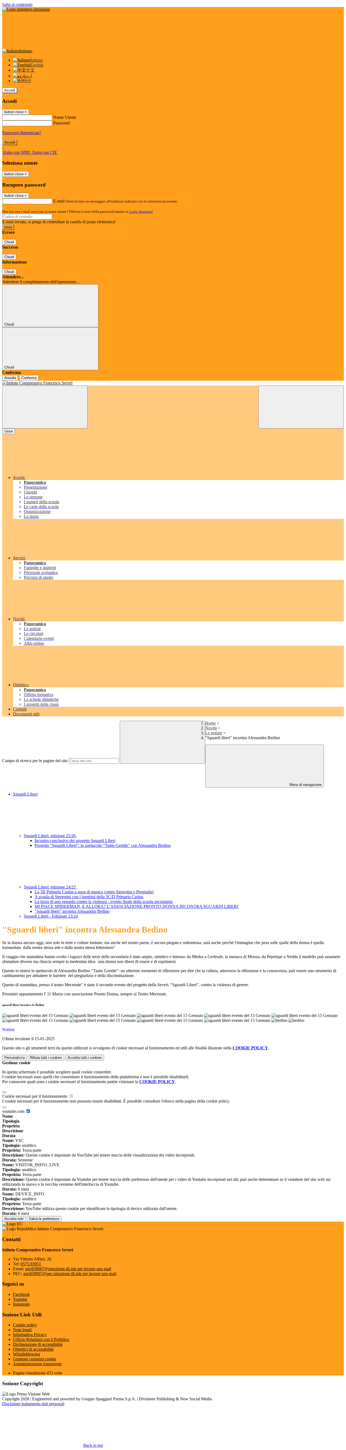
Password (61, 123)
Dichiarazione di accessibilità (37, 1344)
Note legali (22, 1329)
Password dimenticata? (21, 132)
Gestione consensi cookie (34, 1359)
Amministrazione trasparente (37, 1363)
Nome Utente (64, 117)
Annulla (10, 378)
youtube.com (13, 1111)
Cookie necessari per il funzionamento (35, 1096)
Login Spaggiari (141, 211)
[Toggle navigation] (45, 407)
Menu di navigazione (305, 785)
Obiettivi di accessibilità (33, 1349)
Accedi (9, 90)
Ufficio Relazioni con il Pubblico (41, 1339)
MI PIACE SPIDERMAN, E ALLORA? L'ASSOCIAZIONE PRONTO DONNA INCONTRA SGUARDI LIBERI (136, 906)
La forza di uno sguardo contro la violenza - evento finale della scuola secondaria (103, 901)
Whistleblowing (26, 1354)
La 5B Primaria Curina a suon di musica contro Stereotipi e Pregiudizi (94, 892)
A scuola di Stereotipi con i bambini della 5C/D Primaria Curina (89, 896)
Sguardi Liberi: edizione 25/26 (50, 835)
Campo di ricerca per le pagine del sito (35, 760)
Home (210, 723)
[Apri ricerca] (301, 407)
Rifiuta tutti (46, 1058)
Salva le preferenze (44, 1219)
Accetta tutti (85, 1058)
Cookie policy (25, 1325)
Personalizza (14, 1058)
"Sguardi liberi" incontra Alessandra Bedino (72, 911)
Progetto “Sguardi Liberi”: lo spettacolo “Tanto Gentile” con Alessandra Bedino (103, 845)
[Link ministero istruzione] (26, 9)
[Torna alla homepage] (173, 383)
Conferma (28, 378)
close (8, 431)
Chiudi (9, 242)
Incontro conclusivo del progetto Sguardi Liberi (75, 840)
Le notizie (213, 733)
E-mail (59, 201)
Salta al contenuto (17, 4)
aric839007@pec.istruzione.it (69, 1273)
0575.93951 (31, 1264)
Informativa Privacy (30, 1334)
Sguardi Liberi (25, 794)
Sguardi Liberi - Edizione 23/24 (51, 916)
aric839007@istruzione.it (68, 1268)
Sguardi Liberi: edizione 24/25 (50, 887)
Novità (211, 728)
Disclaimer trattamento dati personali (33, 1403)
